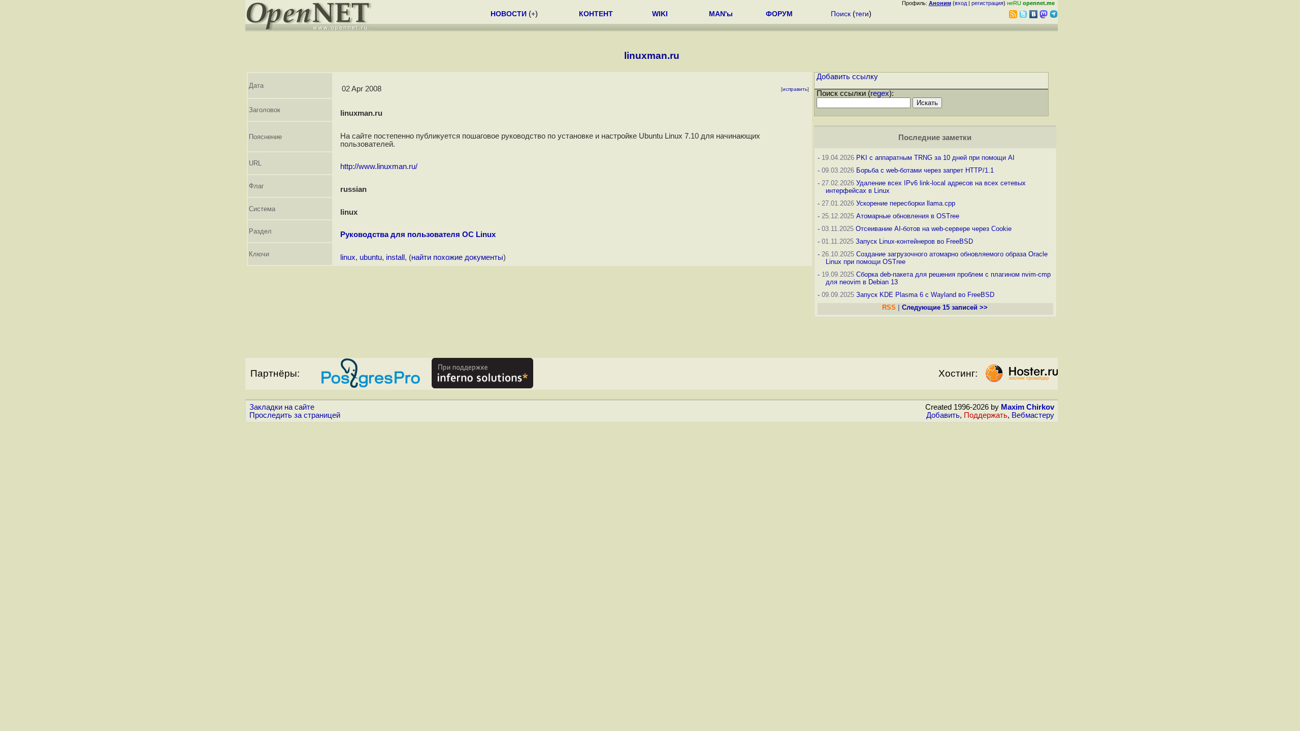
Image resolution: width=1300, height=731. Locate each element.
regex (879, 93)
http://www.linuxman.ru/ (378, 166)
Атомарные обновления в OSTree (907, 216)
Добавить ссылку (847, 77)
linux (347, 257)
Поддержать (986, 415)
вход (961, 3)
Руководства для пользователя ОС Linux (418, 234)
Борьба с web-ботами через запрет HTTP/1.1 (925, 170)
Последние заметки (934, 138)
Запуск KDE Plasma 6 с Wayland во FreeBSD (925, 294)
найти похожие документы (457, 257)
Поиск (841, 14)
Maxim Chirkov (1027, 407)
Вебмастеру (1033, 415)
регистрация (987, 3)
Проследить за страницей (294, 415)
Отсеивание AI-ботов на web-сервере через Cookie (934, 228)
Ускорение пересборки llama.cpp (905, 203)
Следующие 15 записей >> (945, 307)
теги (862, 14)
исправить (795, 89)
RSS (889, 307)
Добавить (943, 415)
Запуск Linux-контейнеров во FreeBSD (914, 241)
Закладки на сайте (281, 407)
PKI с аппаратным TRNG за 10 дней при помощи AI (935, 157)
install (395, 257)
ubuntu (371, 257)
